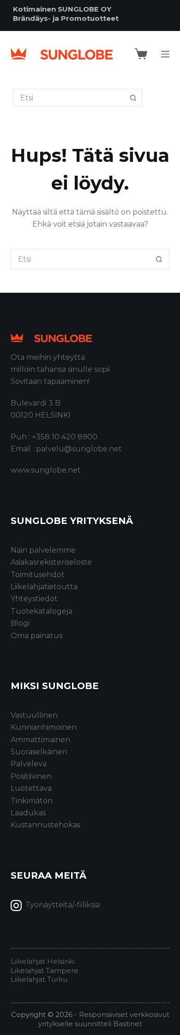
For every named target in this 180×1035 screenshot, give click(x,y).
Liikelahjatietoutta (44, 586)
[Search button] (133, 97)
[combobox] (80, 259)
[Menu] (165, 54)
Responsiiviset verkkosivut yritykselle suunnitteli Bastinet (103, 1019)
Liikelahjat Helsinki (42, 961)
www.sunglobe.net (46, 470)
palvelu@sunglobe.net (79, 448)
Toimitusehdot (38, 574)
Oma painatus (36, 635)
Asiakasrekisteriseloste (51, 562)
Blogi (20, 623)
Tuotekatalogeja (41, 611)
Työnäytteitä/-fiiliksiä (62, 904)
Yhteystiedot (34, 598)
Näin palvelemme (43, 550)
